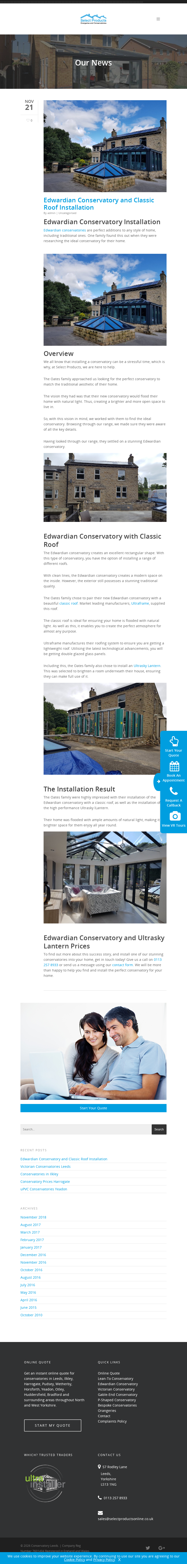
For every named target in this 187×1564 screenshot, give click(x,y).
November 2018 (33, 1217)
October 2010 (31, 1315)
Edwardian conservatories (65, 230)
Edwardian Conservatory (118, 1384)
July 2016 (27, 1285)
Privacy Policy (104, 1559)
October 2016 (31, 1270)
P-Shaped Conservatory (117, 1400)
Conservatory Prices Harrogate (45, 1181)
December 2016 (33, 1254)
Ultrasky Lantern (147, 665)
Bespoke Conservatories (117, 1405)
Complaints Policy (112, 1421)
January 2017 (31, 1247)
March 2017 (30, 1232)
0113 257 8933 (114, 1498)
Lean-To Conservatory (115, 1378)
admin (51, 213)
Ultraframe (140, 603)
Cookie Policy (74, 1559)
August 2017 (30, 1224)
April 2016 (28, 1300)
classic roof (68, 603)
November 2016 (33, 1262)
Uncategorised (67, 213)
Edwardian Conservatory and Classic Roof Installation (99, 204)
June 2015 (28, 1307)
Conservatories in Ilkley (39, 1174)
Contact (104, 1416)
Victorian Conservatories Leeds (45, 1166)
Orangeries (107, 1410)
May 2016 (28, 1292)
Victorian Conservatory (116, 1389)
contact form (122, 965)
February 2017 (32, 1239)
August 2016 (30, 1277)
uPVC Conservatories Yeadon (43, 1189)
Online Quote (109, 1373)
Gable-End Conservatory (117, 1394)
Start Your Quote (93, 1108)
